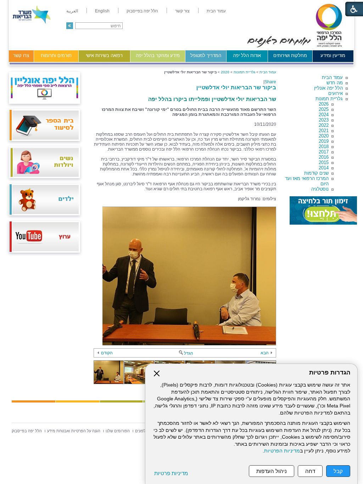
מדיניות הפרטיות (282, 451)
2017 (324, 151)
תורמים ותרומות (56, 55)
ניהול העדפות (271, 471)
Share (270, 81)
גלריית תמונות (329, 98)
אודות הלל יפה (247, 55)
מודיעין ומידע (332, 55)
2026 (324, 104)
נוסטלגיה (320, 189)
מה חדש (334, 82)
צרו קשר (21, 55)
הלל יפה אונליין (328, 88)
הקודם (107, 352)
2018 (324, 146)
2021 (324, 130)
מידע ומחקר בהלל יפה (158, 55)
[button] (69, 25)
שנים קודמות (316, 173)
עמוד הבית (332, 77)
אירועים (335, 93)
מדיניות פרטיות (171, 473)
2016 (324, 157)
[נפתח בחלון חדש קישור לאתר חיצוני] (323, 210)
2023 (324, 120)
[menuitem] (216, 11)
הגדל (188, 353)
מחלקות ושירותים (290, 55)
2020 (324, 136)
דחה (310, 471)
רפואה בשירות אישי (104, 55)
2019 (324, 141)
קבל (338, 471)
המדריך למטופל (205, 55)
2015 (324, 162)
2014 (324, 167)
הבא (265, 352)
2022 (324, 125)
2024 (324, 114)
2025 (324, 109)
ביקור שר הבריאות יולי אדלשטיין (236, 87)
